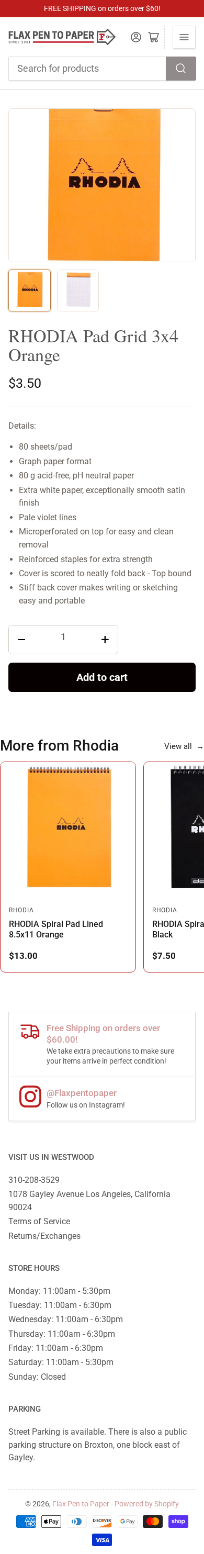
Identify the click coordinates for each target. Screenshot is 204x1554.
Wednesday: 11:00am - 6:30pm (65, 1319)
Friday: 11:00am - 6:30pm (55, 1348)
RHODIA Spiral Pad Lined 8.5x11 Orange (56, 929)
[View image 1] (29, 291)
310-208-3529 (34, 1180)
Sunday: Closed (37, 1377)
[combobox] (102, 69)
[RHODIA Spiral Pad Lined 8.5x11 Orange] (68, 829)
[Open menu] (184, 37)
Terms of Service (39, 1221)
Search (181, 68)
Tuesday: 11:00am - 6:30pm (59, 1305)
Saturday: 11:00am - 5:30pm (61, 1362)
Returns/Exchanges (44, 1236)
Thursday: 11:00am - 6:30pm (61, 1334)
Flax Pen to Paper (80, 1504)
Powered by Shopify (147, 1504)
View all (184, 746)
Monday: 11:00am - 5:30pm (59, 1291)
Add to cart (102, 677)
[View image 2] (78, 291)
